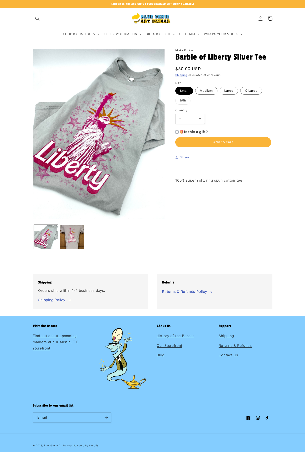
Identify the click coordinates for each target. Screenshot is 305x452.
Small (184, 90)
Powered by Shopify (86, 445)
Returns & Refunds (235, 345)
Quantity (181, 110)
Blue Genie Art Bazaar (58, 445)
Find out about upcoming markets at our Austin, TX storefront (55, 342)
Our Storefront (169, 345)
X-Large (251, 90)
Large (228, 90)
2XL (185, 101)
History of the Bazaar (175, 336)
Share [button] (184, 157)
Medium (206, 90)
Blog (161, 355)
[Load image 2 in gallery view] (72, 237)
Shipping (181, 75)
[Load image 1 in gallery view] (46, 237)
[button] (37, 18)
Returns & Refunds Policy (184, 292)
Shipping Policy (51, 300)
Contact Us (228, 355)
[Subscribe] (106, 417)
